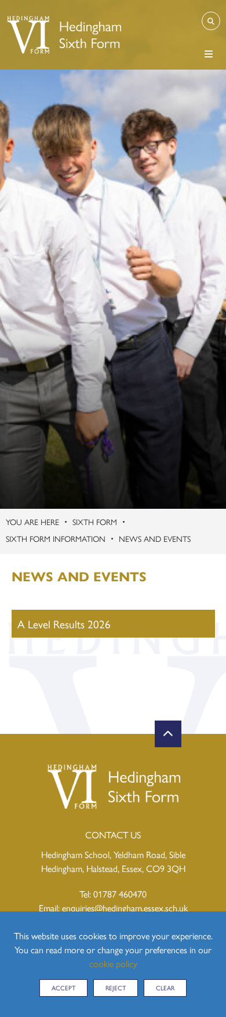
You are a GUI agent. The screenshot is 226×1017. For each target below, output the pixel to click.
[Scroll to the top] (168, 734)
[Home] (63, 35)
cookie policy (113, 963)
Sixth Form (94, 521)
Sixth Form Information (55, 538)
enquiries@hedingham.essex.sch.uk (125, 907)
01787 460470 (120, 893)
